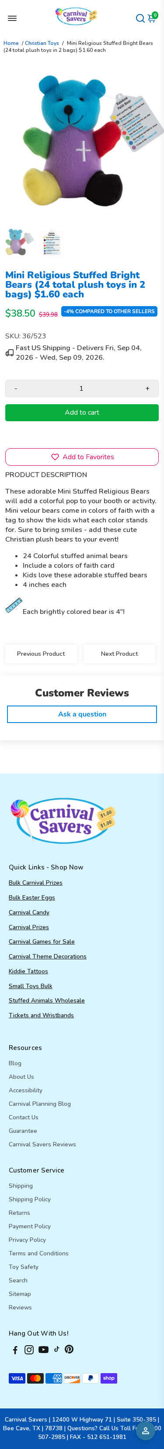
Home (11, 43)
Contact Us (23, 1117)
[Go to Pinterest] (69, 1351)
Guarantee (23, 1131)
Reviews (20, 1307)
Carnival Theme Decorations (48, 956)
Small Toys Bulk (30, 986)
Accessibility (25, 1090)
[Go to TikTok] (56, 1351)
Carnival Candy (29, 912)
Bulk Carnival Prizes (36, 883)
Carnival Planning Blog (40, 1104)
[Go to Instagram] (29, 1351)
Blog (15, 1063)
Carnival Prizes (29, 927)
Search (18, 1280)
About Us (21, 1077)
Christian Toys (42, 43)
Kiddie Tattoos (28, 971)
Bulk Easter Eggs (32, 897)
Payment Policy (30, 1226)
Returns (19, 1213)
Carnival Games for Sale (42, 942)
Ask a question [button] (82, 714)
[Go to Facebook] (15, 1351)
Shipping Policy (30, 1199)
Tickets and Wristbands (41, 1015)
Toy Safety (23, 1267)
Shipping (21, 1186)
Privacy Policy (27, 1240)
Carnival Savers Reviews (42, 1144)
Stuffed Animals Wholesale (47, 1000)
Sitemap (20, 1294)
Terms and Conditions (39, 1253)
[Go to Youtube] (43, 1351)
